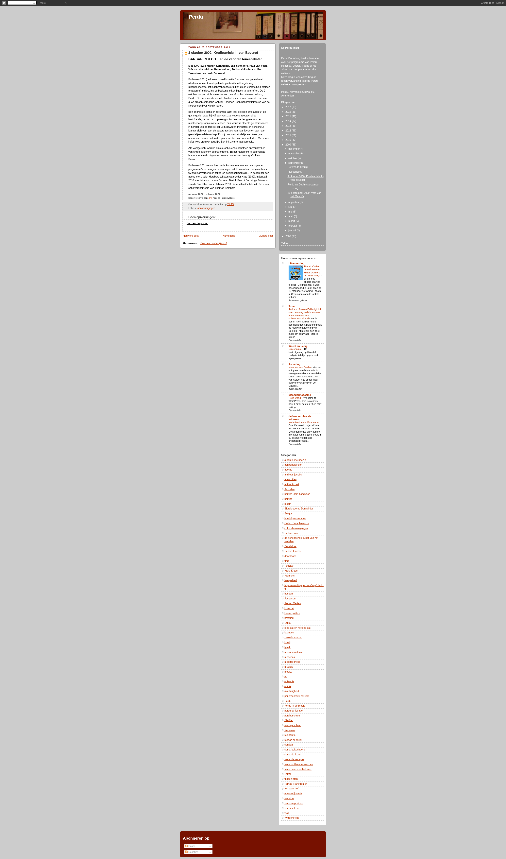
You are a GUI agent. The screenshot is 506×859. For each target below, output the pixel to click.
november (294, 153)
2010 (288, 140)
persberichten (292, 715)
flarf (286, 561)
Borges (288, 513)
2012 (288, 130)
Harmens (289, 575)
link (210, 198)
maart (292, 221)
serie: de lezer (292, 754)
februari (293, 225)
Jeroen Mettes (292, 603)
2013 (288, 126)
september (294, 163)
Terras (288, 774)
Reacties (193, 851)
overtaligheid (291, 691)
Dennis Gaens (292, 551)
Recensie (289, 730)
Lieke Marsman (293, 637)
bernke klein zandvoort (297, 494)
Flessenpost (295, 171)
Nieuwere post (190, 235)
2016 (288, 112)
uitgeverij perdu (293, 793)
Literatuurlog (296, 263)
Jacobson (289, 598)
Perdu (196, 17)
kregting (289, 618)
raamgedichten (292, 725)
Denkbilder (290, 546)
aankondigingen (206, 208)
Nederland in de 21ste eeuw (304, 422)
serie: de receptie (294, 759)
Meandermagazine (300, 395)
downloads (290, 556)
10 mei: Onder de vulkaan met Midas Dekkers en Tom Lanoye (312, 271)
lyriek (287, 647)
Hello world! (295, 398)
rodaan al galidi (293, 740)
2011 (288, 135)
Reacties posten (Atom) (213, 243)
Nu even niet (296, 349)
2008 (288, 236)
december (294, 148)
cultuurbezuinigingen (296, 528)
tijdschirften (291, 779)
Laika (287, 623)
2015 (288, 116)
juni (290, 207)
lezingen (289, 632)
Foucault (289, 565)
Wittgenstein (291, 817)
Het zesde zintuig (298, 167)
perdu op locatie (293, 710)
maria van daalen (294, 652)
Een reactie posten (197, 223)
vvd (286, 813)
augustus (294, 202)
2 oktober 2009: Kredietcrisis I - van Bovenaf (223, 53)
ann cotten (290, 479)
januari (292, 230)
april (291, 216)
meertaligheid (292, 662)
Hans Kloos (291, 570)
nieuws (288, 671)
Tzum (292, 306)
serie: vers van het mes (298, 769)
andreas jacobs (293, 474)
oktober (293, 158)
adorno (288, 469)
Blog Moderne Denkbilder (298, 508)
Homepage (229, 235)
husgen (288, 593)
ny (285, 676)
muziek (288, 666)
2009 (288, 144)
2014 (288, 121)
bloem (287, 504)
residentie (289, 735)
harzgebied (290, 580)
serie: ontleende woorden (298, 764)
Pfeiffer (288, 720)
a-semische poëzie (295, 460)
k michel (289, 608)
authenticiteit (291, 484)
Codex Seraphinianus (296, 523)
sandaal (288, 744)
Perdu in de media (294, 705)
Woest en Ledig (298, 346)
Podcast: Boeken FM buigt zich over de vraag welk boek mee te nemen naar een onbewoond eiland (305, 314)
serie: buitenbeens (294, 749)
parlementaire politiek (296, 696)
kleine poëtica (292, 613)
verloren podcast (293, 803)
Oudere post (266, 235)
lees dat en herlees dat (297, 628)
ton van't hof (291, 788)
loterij (287, 642)
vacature (289, 798)
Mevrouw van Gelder (300, 367)
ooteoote (289, 681)
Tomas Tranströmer (295, 783)
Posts (191, 846)
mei (290, 211)
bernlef (288, 499)
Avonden (289, 489)
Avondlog (294, 364)
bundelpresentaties (295, 518)
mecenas (289, 657)
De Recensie (291, 533)
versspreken (291, 808)
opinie (287, 686)
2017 (288, 107)
